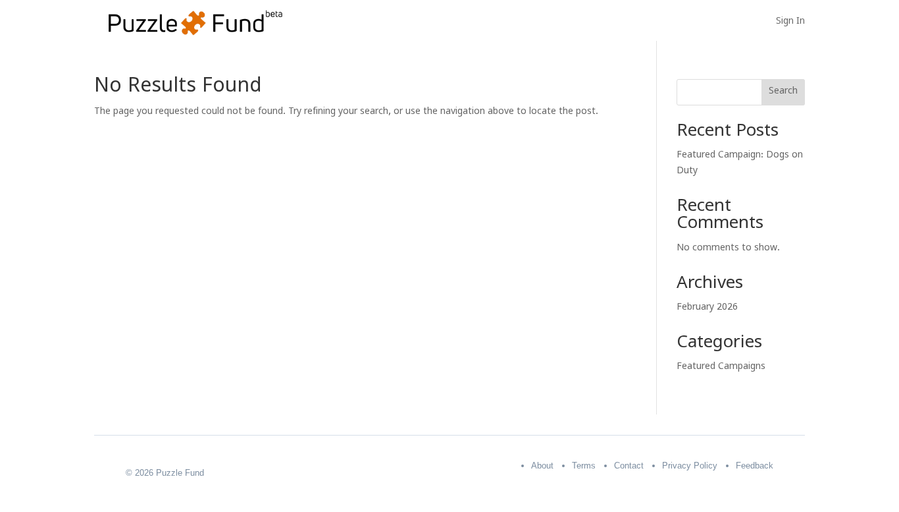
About (542, 465)
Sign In (790, 23)
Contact (629, 465)
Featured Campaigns (721, 368)
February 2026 (707, 308)
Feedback (754, 465)
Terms (584, 465)
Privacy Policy (689, 465)
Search (783, 92)
